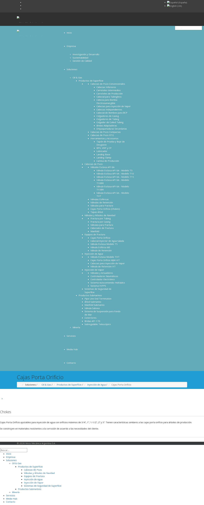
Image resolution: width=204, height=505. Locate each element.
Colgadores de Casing (107, 115)
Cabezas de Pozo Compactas (106, 131)
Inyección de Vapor (94, 269)
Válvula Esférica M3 (100, 247)
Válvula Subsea (92, 308)
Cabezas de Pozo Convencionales (108, 83)
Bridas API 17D (92, 321)
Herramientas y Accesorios (104, 138)
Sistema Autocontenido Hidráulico (108, 282)
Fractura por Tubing (101, 218)
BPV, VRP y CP (104, 147)
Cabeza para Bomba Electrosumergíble (106, 101)
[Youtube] (24, 5)
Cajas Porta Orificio (100, 237)
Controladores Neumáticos (104, 276)
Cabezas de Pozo (94, 163)
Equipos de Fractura (95, 234)
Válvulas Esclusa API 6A (102, 167)
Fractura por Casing (101, 221)
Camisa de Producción (107, 160)
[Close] (1, 446)
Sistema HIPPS (98, 285)
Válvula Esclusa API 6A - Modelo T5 (114, 170)
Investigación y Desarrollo (86, 54)
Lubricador (101, 151)
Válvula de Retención (101, 250)
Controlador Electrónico (103, 279)
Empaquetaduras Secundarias (111, 128)
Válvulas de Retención (102, 202)
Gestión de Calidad (82, 60)
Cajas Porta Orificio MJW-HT (105, 260)
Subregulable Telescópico (98, 324)
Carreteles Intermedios (108, 90)
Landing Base (103, 154)
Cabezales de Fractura (102, 227)
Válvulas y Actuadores (102, 272)
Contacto (71, 362)
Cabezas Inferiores (106, 87)
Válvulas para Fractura (102, 205)
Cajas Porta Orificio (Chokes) (105, 208)
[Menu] (61, 19)
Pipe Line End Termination (98, 298)
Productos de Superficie (91, 80)
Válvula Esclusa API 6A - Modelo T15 (115, 176)
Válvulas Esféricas (100, 199)
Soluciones (72, 69)
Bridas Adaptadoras (106, 125)
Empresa (71, 46)
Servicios (71, 335)
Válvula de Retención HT (103, 266)
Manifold (95, 231)
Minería (76, 327)
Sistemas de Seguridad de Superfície (42, 485)
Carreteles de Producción (109, 93)
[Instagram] (24, 2)
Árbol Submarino (93, 301)
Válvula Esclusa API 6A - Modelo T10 (115, 173)
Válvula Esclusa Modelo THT (105, 256)
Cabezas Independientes (109, 109)
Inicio (69, 32)
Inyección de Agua (94, 253)
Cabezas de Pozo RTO (102, 135)
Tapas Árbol (97, 211)
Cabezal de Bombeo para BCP (111, 112)
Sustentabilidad (80, 57)
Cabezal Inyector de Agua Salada (107, 240)
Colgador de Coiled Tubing (110, 122)
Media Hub (72, 349)
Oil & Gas (77, 77)
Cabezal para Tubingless (109, 96)
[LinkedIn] (24, 8)
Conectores (90, 317)
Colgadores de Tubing (107, 119)
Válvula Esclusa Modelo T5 (104, 243)
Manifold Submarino (95, 304)
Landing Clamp (103, 157)
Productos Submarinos (90, 295)
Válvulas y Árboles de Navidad (100, 215)
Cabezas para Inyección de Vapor (113, 106)
